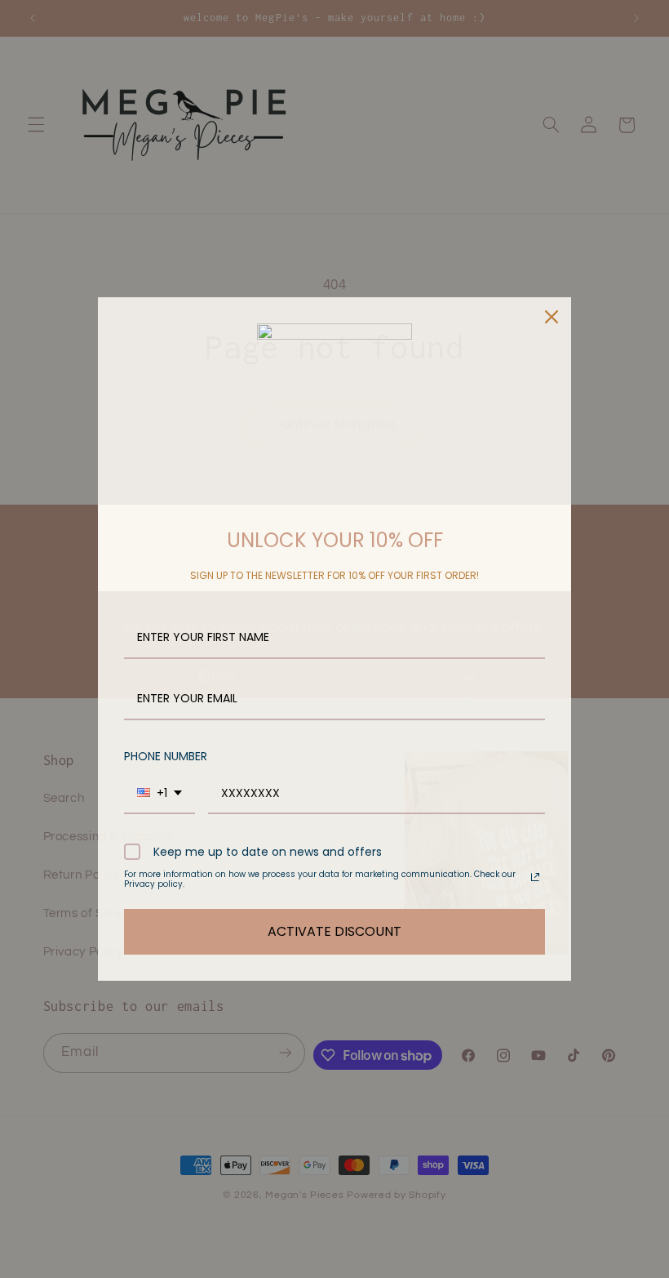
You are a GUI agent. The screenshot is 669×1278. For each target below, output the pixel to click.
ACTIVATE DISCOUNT (334, 931)
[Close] (551, 316)
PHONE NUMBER (165, 756)
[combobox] (159, 794)
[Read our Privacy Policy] (535, 877)
